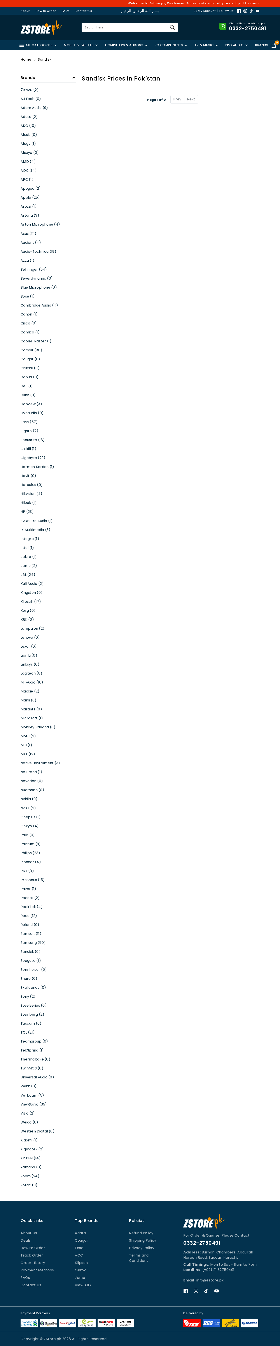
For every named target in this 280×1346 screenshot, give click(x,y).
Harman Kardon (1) (37, 466)
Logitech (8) (31, 673)
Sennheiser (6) (34, 969)
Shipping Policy (142, 1240)
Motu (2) (28, 736)
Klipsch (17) (31, 601)
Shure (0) (29, 978)
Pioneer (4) (31, 861)
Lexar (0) (29, 646)
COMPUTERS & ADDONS (124, 45)
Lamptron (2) (32, 628)
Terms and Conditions (139, 1258)
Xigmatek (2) (32, 1149)
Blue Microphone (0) (39, 287)
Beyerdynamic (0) (37, 278)
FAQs (66, 11)
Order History (33, 1262)
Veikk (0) (29, 1086)
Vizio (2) (28, 1113)
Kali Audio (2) (32, 583)
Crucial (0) (30, 368)
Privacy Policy (141, 1247)
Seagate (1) (31, 960)
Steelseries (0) (34, 1005)
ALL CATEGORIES (39, 45)
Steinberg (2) (32, 1014)
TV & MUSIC (204, 45)
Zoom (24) (30, 1176)
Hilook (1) (29, 502)
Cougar (81, 1240)
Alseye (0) (30, 152)
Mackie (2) (30, 691)
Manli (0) (28, 700)
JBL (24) (28, 574)
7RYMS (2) (29, 89)
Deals (26, 1240)
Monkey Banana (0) (38, 727)
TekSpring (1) (32, 1050)
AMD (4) (28, 161)
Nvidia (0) (29, 798)
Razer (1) (28, 888)
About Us (29, 1233)
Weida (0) (29, 1122)
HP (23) (27, 511)
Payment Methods (37, 1270)
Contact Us (83, 11)
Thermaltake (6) (35, 1059)
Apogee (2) (31, 188)
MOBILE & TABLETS (78, 45)
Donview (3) (31, 404)
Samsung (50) (33, 942)
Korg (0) (28, 610)
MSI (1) (26, 745)
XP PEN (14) (31, 1158)
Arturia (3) (30, 215)
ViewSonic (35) (34, 1104)
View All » (83, 1285)
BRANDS (261, 45)
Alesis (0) (29, 134)
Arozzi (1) (29, 206)
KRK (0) (27, 619)
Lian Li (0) (29, 655)
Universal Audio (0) (37, 1077)
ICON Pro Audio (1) (37, 520)
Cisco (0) (29, 323)
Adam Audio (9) (34, 107)
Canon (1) (29, 314)
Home (26, 59)
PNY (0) (27, 870)
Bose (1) (28, 296)
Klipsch (81, 1262)
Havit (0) (28, 475)
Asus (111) (29, 233)
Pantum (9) (31, 844)
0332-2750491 (201, 1242)
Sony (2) (28, 996)
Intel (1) (27, 547)
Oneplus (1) (31, 817)
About (25, 11)
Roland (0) (30, 924)
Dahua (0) (29, 377)
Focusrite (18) (33, 439)
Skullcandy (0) (33, 987)
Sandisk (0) (30, 951)
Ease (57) (29, 421)
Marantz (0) (31, 709)
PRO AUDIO (234, 45)
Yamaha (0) (31, 1167)
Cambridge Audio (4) (39, 305)
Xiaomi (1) (29, 1140)
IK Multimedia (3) (35, 529)
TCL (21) (28, 1032)
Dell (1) (27, 386)
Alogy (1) (28, 143)
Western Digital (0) (37, 1131)
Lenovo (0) (30, 637)
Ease (79, 1247)
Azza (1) (27, 260)
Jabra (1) (29, 556)
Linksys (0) (30, 664)
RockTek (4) (32, 906)
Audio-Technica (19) (38, 251)
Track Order (32, 1255)
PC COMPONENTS (169, 45)
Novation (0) (32, 780)
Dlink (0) (28, 395)
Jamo (80, 1277)
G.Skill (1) (28, 448)
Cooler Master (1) (36, 341)
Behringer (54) (34, 269)
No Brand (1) (31, 772)
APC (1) (27, 179)
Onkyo (81, 1270)
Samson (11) (31, 933)
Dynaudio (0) (32, 412)
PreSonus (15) (33, 879)
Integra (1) (30, 538)
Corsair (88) (31, 350)
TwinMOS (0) (32, 1068)
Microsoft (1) (32, 718)
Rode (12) (29, 915)
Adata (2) (29, 116)
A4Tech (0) (31, 98)
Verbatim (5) (32, 1095)
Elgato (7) (29, 430)
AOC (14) (29, 170)
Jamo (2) (29, 565)
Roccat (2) (30, 897)
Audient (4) (31, 242)
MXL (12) (28, 754)
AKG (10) (28, 125)
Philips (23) (30, 852)
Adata (80, 1233)
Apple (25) (30, 197)
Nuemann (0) (32, 789)
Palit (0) (28, 835)
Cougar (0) (30, 359)
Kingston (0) (31, 592)
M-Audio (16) (32, 682)
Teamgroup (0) (34, 1041)
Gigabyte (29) (33, 457)
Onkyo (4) (30, 826)
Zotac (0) (29, 1185)
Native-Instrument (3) (40, 763)
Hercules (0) (32, 484)
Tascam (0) (31, 1023)
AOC (79, 1255)
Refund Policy (141, 1233)
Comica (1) (30, 332)
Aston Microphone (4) (40, 224)
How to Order (46, 11)
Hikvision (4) (31, 493)
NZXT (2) (28, 808)
